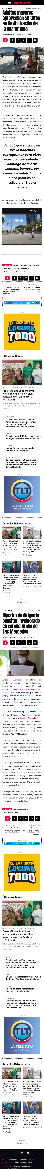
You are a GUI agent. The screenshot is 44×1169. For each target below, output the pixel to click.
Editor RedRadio (17, 387)
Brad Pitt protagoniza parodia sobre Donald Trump (33, 289)
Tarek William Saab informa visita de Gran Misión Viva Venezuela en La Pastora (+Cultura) (18, 395)
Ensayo (16, 268)
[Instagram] (22, 1153)
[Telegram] (35, 40)
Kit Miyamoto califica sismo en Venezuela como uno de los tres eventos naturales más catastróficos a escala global (21, 423)
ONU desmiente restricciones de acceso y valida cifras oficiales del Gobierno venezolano (32, 580)
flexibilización (25, 268)
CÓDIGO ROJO (10, 445)
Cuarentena (7, 268)
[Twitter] (18, 40)
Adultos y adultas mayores (22, 265)
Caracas (36, 265)
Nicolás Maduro (8, 272)
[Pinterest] (23, 40)
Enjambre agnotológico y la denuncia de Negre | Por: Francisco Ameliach (23, 437)
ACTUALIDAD (7, 8)
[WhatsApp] (29, 40)
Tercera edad (20, 272)
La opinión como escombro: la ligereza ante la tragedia (20, 449)
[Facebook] (12, 40)
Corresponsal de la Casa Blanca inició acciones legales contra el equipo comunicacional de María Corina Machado (21, 463)
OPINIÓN (8, 433)
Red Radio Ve (9, 34)
